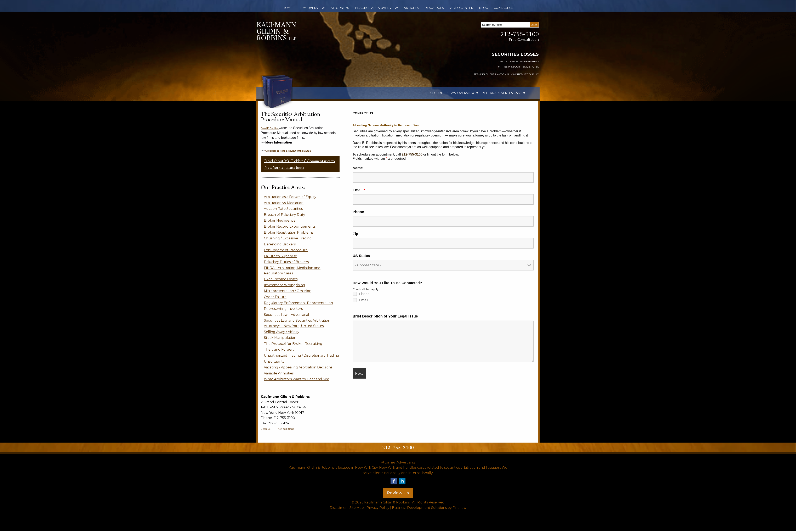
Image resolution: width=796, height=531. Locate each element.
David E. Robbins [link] (270, 128)
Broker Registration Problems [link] (288, 232)
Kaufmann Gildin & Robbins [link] (387, 502)
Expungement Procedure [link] (286, 250)
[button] (394, 481)
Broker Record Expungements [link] (289, 226)
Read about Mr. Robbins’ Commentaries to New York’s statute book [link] (299, 164)
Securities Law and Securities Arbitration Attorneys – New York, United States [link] (297, 323)
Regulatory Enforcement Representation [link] (298, 303)
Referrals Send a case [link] (502, 93)
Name (358, 168)
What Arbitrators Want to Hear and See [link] (296, 379)
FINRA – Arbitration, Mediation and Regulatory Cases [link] (292, 270)
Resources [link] (434, 8)
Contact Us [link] (503, 8)
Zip (355, 234)
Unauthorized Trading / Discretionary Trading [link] (301, 355)
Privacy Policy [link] (377, 508)
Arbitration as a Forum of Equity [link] (290, 197)
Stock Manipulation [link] (280, 338)
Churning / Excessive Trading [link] (288, 238)
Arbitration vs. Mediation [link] (283, 203)
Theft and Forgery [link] (279, 349)
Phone (358, 212)
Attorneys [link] (340, 8)
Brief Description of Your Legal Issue (385, 316)
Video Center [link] (461, 8)
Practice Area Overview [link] (376, 8)
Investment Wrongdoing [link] (284, 285)
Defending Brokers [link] (280, 244)
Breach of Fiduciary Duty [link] (284, 215)
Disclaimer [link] (338, 508)
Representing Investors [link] (283, 309)
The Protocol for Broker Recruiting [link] (293, 344)
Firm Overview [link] (311, 8)
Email (359, 190)
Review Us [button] (398, 492)
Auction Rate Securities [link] (283, 209)
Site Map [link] (356, 508)
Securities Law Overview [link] (452, 93)
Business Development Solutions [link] (419, 508)
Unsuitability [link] (274, 361)
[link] (276, 39)
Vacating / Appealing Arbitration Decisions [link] (298, 367)
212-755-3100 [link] (520, 34)
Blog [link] (483, 8)
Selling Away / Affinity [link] (281, 332)
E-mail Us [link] (266, 429)
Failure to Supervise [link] (280, 256)
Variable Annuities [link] (279, 373)
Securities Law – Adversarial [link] (286, 315)
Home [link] (288, 8)
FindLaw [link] (459, 508)
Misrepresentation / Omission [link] (287, 291)
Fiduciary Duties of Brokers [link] (286, 262)
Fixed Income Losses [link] (280, 279)
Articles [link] (411, 8)
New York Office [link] (286, 429)
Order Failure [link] (275, 297)
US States (361, 256)
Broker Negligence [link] (280, 220)
